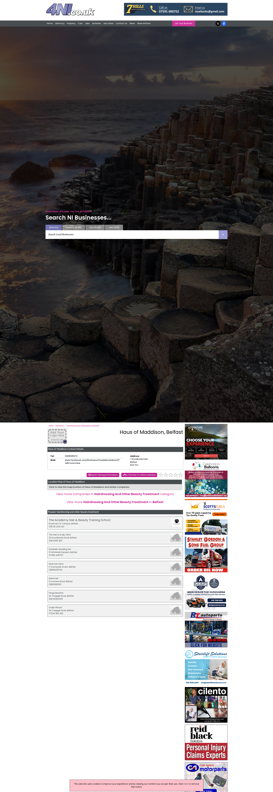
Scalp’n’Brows (55, 607)
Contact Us (121, 23)
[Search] (223, 234)
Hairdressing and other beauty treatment (82, 425)
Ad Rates (96, 23)
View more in (115, 502)
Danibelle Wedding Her (60, 549)
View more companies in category (115, 494)
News (132, 23)
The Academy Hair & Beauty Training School (79, 520)
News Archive (143, 23)
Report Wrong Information (104, 474)
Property (71, 23)
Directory (59, 23)
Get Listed (108, 23)
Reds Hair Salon (56, 563)
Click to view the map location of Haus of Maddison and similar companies (89, 487)
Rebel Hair (53, 578)
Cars (80, 23)
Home (50, 23)
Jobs (87, 23)
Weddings (60, 425)
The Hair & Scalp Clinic (60, 534)
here (186, 783)
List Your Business (183, 23)
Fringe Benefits (56, 593)
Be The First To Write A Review (140, 474)
